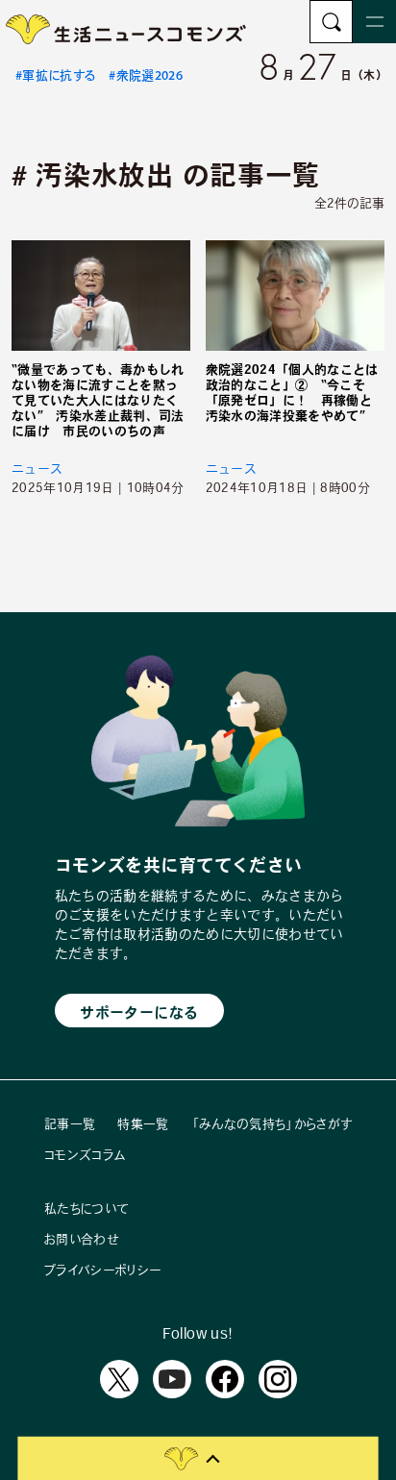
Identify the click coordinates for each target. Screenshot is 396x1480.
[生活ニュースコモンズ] (127, 38)
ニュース (37, 468)
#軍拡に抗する (55, 75)
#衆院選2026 (146, 75)
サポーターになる (139, 1012)
